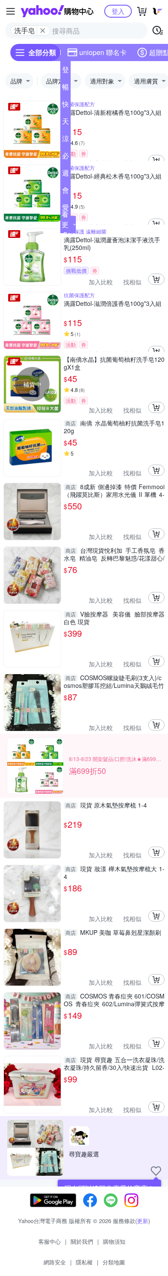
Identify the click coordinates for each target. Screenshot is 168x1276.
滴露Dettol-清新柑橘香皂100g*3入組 (113, 112)
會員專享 (65, 192)
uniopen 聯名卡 (103, 52)
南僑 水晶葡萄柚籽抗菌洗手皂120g (114, 427)
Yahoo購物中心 (57, 11)
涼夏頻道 (65, 140)
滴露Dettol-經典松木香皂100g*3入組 (113, 176)
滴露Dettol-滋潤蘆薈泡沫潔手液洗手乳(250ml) (112, 243)
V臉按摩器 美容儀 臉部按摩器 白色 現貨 (114, 618)
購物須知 (114, 1241)
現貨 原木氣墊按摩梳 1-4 (106, 805)
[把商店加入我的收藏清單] (156, 1171)
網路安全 (55, 1262)
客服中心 (49, 1241)
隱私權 (84, 1262)
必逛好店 (65, 157)
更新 (142, 1221)
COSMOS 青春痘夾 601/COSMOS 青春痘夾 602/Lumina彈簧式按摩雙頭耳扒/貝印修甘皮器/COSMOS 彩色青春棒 (114, 1000)
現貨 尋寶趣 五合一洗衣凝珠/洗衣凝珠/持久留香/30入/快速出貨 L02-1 (114, 1063)
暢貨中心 (65, 89)
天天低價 (65, 123)
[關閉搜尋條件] (43, 30)
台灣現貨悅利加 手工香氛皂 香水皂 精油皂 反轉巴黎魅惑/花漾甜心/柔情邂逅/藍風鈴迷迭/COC (114, 554)
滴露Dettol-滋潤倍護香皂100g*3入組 (113, 303)
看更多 (65, 224)
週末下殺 (65, 175)
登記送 (65, 71)
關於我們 (82, 1241)
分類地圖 (114, 1262)
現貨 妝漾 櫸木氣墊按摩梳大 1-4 (114, 872)
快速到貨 (65, 106)
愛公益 (65, 209)
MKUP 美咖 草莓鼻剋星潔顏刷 (113, 932)
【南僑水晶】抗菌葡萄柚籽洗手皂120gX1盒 (114, 363)
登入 (118, 10)
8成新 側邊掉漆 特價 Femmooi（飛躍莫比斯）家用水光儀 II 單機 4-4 (114, 490)
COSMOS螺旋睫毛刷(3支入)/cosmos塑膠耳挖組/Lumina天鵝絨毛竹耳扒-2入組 (114, 681)
